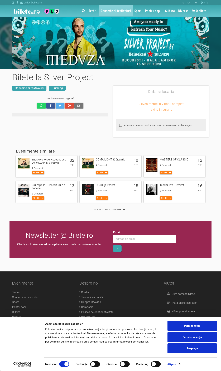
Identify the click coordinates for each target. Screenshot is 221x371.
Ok (117, 248)
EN (189, 2)
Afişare (171, 364)
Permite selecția (192, 337)
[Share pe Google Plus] (69, 106)
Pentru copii (19, 307)
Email (117, 232)
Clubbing (57, 88)
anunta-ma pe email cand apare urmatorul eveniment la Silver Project (157, 125)
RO (182, 2)
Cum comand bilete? (184, 294)
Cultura (16, 312)
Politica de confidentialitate (97, 312)
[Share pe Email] (78, 106)
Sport (15, 302)
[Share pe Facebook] (50, 106)
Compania (86, 307)
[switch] (95, 364)
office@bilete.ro (32, 2)
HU (195, 2)
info (205, 2)
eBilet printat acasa (183, 311)
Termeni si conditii (91, 297)
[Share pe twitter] (60, 106)
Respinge (192, 348)
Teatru (16, 292)
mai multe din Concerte (108, 209)
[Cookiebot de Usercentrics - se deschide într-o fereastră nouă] (22, 364)
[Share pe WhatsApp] (41, 106)
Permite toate (192, 325)
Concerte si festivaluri (29, 88)
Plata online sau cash (184, 302)
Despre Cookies (90, 302)
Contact (85, 292)
